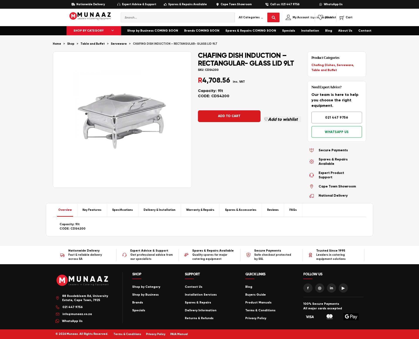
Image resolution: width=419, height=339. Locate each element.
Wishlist (330, 17)
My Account (306, 17)
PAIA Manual (179, 334)
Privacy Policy (255, 318)
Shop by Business (145, 294)
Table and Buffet (93, 44)
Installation (310, 30)
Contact (364, 30)
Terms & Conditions (260, 310)
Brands (137, 302)
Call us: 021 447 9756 (284, 4)
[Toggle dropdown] (112, 30)
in (331, 288)
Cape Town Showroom (236, 4)
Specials (288, 30)
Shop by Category (146, 287)
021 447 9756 (336, 117)
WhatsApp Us (333, 4)
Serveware (119, 44)
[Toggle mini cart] (346, 17)
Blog (328, 30)
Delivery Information (200, 310)
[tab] (65, 210)
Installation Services (201, 294)
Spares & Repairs (198, 302)
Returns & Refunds (199, 318)
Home (57, 44)
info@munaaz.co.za (77, 314)
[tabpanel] (209, 226)
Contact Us (193, 287)
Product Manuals (258, 302)
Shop (70, 44)
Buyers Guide (255, 294)
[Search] (273, 17)
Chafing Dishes (323, 65)
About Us (345, 30)
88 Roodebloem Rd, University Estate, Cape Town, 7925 (85, 298)
